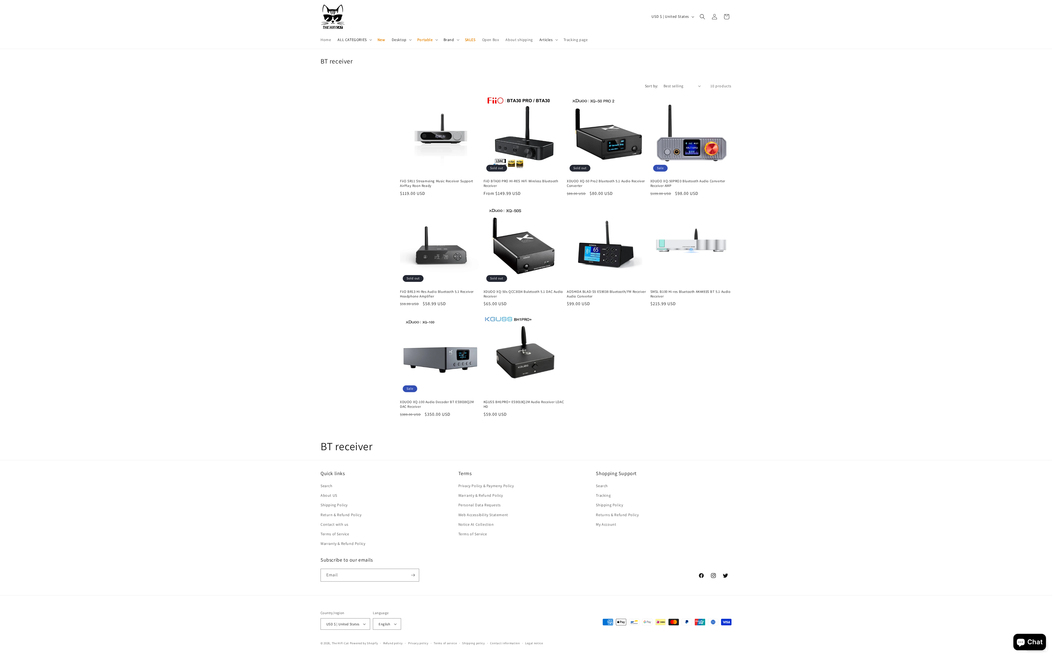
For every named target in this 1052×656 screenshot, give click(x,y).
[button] (354, 39)
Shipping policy (473, 643)
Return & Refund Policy (341, 514)
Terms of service (445, 643)
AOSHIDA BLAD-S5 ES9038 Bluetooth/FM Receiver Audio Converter (606, 294)
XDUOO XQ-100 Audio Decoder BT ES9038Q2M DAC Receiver (437, 404)
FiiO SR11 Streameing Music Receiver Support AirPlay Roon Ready (436, 183)
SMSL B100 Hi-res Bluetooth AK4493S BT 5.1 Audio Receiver (690, 294)
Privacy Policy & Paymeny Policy (486, 485)
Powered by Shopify (364, 643)
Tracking (603, 495)
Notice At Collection (476, 524)
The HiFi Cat (340, 643)
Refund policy (393, 643)
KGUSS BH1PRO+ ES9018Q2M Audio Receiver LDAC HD (524, 404)
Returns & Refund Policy (617, 514)
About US (329, 495)
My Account (606, 524)
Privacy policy (418, 643)
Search (327, 485)
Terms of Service (335, 533)
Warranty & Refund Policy (343, 543)
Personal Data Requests (479, 504)
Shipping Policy (334, 504)
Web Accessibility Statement (483, 514)
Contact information (505, 643)
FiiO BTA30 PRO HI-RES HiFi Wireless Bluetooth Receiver (521, 183)
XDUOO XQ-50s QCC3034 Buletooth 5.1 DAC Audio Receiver (523, 294)
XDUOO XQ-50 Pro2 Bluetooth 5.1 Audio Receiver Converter (606, 183)
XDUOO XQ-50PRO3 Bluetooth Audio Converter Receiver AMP (687, 183)
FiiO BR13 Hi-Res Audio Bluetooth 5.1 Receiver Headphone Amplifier (437, 294)
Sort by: (651, 85)
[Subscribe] (413, 575)
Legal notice (534, 643)
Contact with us (334, 524)
